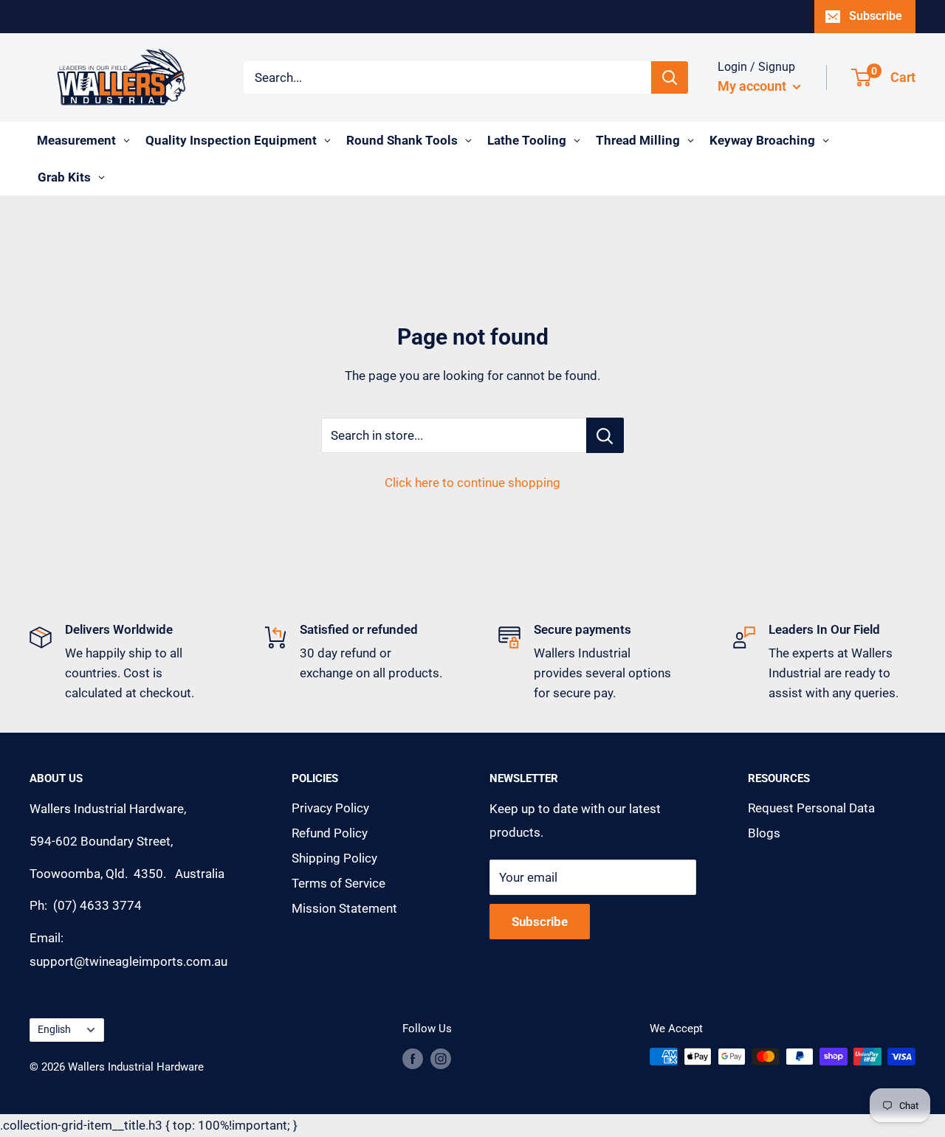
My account (753, 86)
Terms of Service (338, 883)
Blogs (764, 833)
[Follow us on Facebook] (412, 1058)
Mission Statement (344, 908)
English (54, 1029)
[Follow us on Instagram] (440, 1058)
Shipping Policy (334, 858)
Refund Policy (330, 833)
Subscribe (875, 16)
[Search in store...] (605, 435)
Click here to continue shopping (472, 482)
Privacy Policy (330, 808)
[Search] (669, 77)
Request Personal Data (811, 808)
